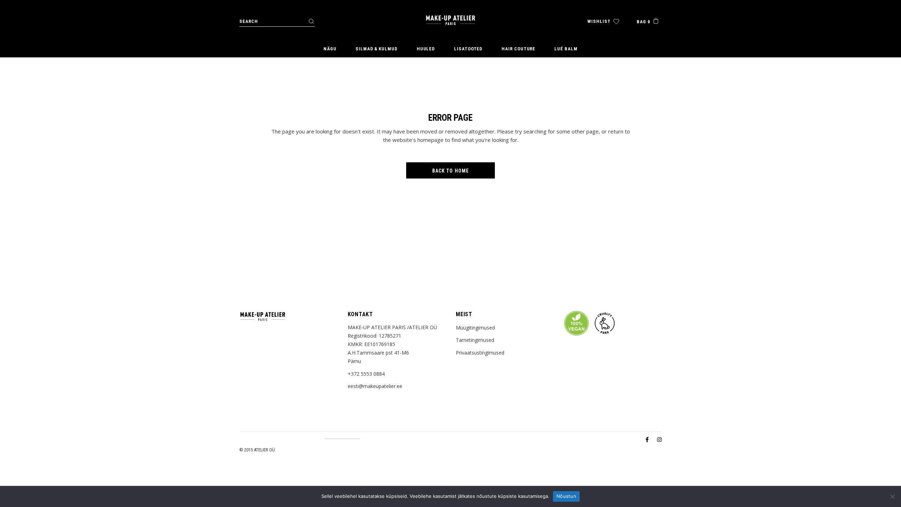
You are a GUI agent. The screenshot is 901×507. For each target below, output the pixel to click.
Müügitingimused (475, 327)
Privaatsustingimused (480, 352)
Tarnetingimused (475, 340)
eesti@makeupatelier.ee (375, 386)
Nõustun (566, 496)
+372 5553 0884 (366, 373)
